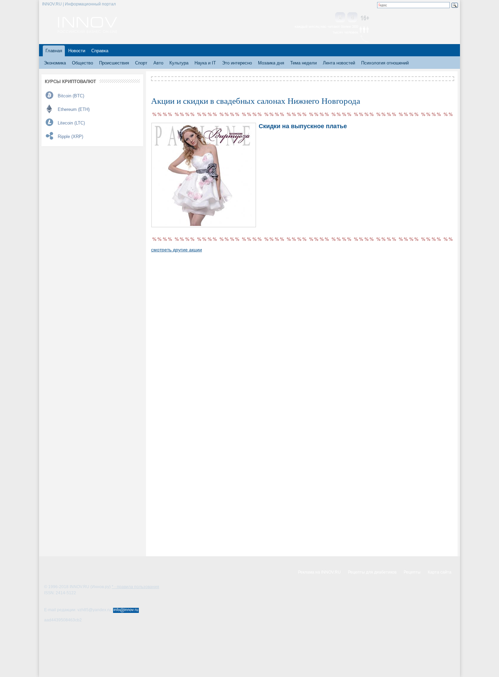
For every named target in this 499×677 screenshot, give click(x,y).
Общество (82, 62)
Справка (99, 50)
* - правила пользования (135, 586)
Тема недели (303, 62)
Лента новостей (339, 62)
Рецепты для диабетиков (372, 572)
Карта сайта (439, 572)
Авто (158, 62)
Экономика (55, 62)
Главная (53, 50)
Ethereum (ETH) (74, 109)
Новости (76, 50)
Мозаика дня (271, 62)
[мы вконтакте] (340, 18)
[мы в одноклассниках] (352, 18)
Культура (178, 62)
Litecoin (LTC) (71, 122)
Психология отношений (385, 62)
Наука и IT (205, 62)
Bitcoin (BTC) (71, 95)
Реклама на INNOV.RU (319, 572)
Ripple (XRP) (70, 136)
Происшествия (114, 62)
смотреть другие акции (176, 249)
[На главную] (87, 31)
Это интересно (237, 62)
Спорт (141, 62)
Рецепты (412, 572)
